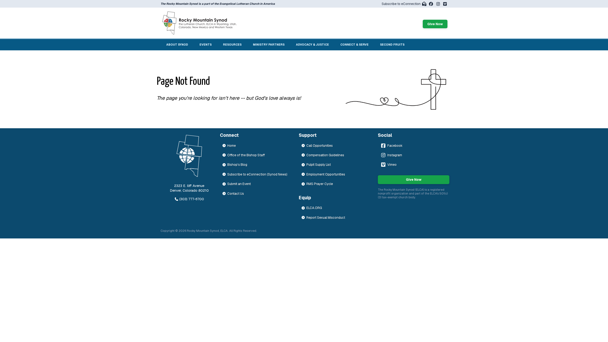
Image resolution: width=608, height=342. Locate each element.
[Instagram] (438, 4)
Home (231, 145)
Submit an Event (239, 184)
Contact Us (235, 193)
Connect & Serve (354, 45)
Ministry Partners (269, 45)
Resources (232, 45)
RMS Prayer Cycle (319, 184)
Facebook (395, 145)
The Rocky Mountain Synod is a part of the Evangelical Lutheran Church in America (218, 4)
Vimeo (392, 164)
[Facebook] (430, 4)
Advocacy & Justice (312, 45)
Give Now (435, 24)
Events (206, 45)
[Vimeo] (444, 4)
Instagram (394, 155)
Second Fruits (392, 45)
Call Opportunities (319, 145)
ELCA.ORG (314, 208)
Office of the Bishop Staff (246, 155)
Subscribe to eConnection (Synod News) (257, 174)
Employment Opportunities (325, 174)
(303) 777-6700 (191, 199)
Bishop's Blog (237, 164)
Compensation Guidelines (325, 155)
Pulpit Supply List (318, 164)
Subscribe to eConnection (401, 4)
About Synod (177, 45)
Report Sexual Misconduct (325, 217)
